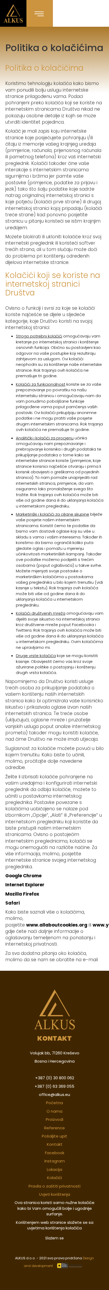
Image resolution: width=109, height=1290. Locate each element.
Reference (54, 1128)
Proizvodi (54, 1119)
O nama (54, 1111)
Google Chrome (23, 876)
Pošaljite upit (54, 1136)
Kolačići (54, 1177)
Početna (54, 1102)
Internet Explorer (24, 885)
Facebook (54, 1153)
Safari (12, 903)
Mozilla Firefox (22, 894)
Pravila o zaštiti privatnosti (54, 1186)
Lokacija (54, 1169)
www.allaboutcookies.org (56, 925)
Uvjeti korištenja (54, 1194)
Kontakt (54, 1144)
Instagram (54, 1161)
